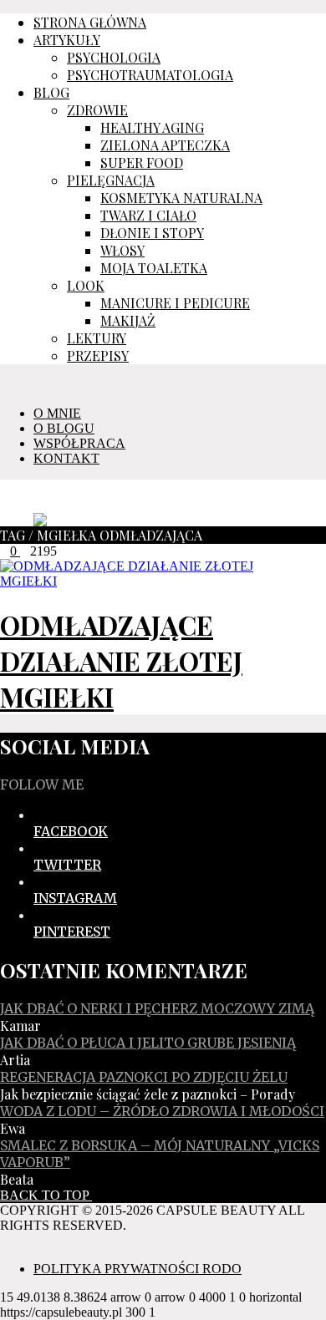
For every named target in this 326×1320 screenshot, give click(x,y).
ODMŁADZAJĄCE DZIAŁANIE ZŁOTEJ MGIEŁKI (121, 660)
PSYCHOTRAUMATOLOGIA (150, 75)
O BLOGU (63, 428)
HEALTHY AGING (152, 127)
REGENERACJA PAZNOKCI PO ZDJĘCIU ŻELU (144, 1077)
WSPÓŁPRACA (79, 443)
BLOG (51, 92)
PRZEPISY (98, 355)
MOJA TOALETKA (153, 268)
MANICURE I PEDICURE (175, 303)
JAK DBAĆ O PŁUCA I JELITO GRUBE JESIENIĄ (148, 1042)
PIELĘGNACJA (111, 180)
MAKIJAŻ (127, 320)
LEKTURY (96, 338)
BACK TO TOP (46, 1195)
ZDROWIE (97, 110)
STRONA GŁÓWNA (89, 22)
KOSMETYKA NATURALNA (181, 197)
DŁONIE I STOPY (152, 232)
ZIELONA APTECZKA (165, 145)
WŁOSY (122, 250)
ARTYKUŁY (66, 39)
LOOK (85, 285)
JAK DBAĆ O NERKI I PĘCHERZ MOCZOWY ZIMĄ (157, 1008)
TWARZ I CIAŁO (148, 215)
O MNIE (57, 413)
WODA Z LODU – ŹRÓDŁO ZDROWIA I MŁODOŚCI (162, 1111)
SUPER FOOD (141, 162)
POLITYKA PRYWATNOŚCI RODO (137, 1269)
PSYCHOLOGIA (113, 57)
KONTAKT (66, 458)
